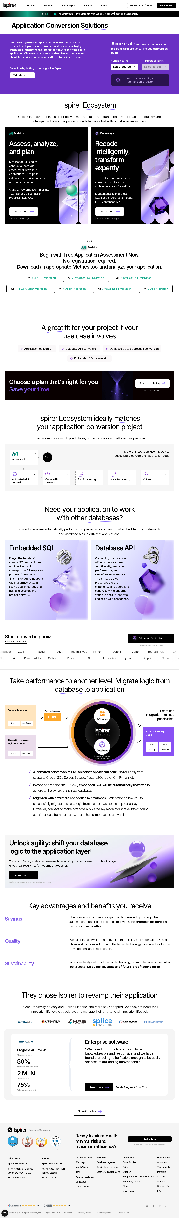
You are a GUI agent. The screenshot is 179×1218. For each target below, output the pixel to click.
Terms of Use (123, 1212)
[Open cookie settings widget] (4, 1213)
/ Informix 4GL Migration (136, 278)
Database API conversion (81, 348)
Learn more (21, 211)
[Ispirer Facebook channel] (153, 1206)
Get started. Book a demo (151, 638)
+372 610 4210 (49, 1177)
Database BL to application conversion (134, 348)
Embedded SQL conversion (91, 358)
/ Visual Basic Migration (116, 288)
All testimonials (86, 1111)
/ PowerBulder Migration (31, 288)
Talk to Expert (19, 75)
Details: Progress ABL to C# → (131, 1087)
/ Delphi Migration (74, 288)
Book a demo (166, 5)
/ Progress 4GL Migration (88, 278)
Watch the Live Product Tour (112, 14)
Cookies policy (104, 1212)
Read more (96, 1087)
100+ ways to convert (16, 641)
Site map (68, 1212)
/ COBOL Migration (44, 278)
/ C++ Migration (158, 288)
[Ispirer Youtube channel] (147, 1206)
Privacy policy (84, 1212)
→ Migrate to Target (152, 60)
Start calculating (150, 383)
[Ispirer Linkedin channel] (166, 1206)
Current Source (119, 60)
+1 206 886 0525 (16, 1177)
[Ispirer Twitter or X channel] (160, 1206)
